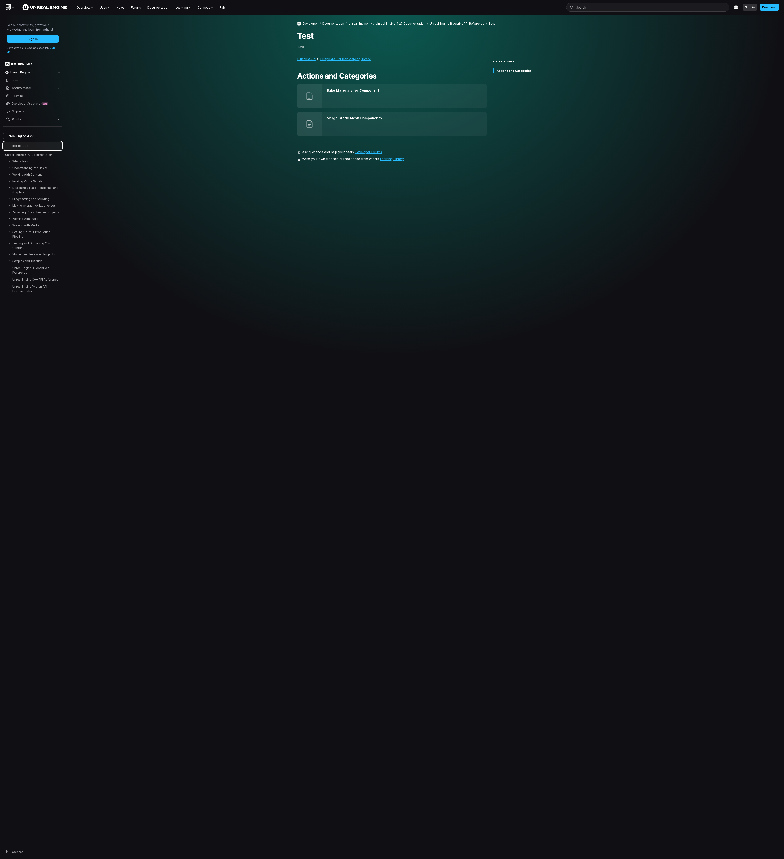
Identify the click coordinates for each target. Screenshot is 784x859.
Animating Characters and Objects (35, 212)
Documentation (333, 23)
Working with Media (25, 225)
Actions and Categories (514, 70)
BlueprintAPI (306, 59)
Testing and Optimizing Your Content (31, 245)
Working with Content (27, 174)
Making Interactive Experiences (34, 205)
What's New (20, 161)
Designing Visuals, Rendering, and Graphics (35, 190)
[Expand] (9, 161)
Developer (310, 23)
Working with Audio (25, 218)
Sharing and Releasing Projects (33, 254)
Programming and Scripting (30, 199)
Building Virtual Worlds (27, 181)
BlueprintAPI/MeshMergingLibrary (345, 59)
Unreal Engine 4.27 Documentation (29, 154)
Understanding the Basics (30, 168)
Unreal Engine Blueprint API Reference (30, 270)
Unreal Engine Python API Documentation (29, 289)
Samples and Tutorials (27, 261)
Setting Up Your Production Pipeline (31, 234)
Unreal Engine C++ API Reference (35, 279)
